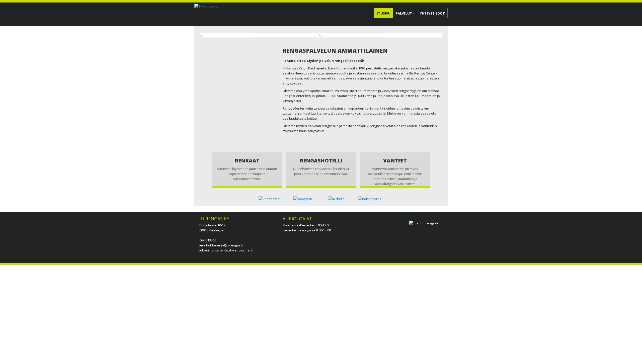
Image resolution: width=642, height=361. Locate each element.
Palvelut (404, 13)
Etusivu (383, 13)
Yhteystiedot (432, 13)
